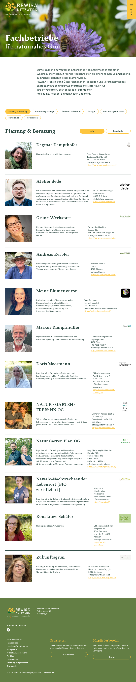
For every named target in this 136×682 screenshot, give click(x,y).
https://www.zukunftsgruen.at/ (102, 577)
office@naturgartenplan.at (98, 464)
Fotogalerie (12, 649)
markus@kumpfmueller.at (102, 347)
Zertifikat (10, 656)
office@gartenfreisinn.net (103, 424)
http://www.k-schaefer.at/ (100, 543)
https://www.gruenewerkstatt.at (102, 238)
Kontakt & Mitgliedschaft (17, 662)
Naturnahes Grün (14, 639)
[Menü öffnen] (131, 9)
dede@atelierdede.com (103, 199)
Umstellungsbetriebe (113, 111)
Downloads (12, 666)
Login (111, 657)
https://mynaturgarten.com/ (103, 274)
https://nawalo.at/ (102, 502)
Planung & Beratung (17, 111)
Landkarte (118, 131)
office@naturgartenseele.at (98, 162)
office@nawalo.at (101, 499)
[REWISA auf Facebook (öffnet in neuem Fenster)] (8, 630)
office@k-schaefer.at (102, 539)
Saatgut (92, 111)
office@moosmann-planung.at (101, 385)
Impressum (36, 672)
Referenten (32, 117)
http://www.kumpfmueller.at (103, 350)
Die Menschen (13, 659)
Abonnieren (68, 654)
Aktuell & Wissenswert (17, 652)
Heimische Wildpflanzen (17, 646)
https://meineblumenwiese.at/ (97, 311)
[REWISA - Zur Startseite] (68, 9)
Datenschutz (48, 672)
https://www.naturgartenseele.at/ (101, 165)
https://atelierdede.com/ (104, 201)
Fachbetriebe (12, 643)
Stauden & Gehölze (71, 111)
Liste (92, 131)
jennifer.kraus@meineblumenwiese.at (100, 308)
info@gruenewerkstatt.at (99, 235)
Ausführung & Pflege (44, 111)
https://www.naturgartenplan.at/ (101, 466)
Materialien (13, 117)
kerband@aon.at (98, 272)
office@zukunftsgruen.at (99, 574)
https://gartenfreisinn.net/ (103, 427)
